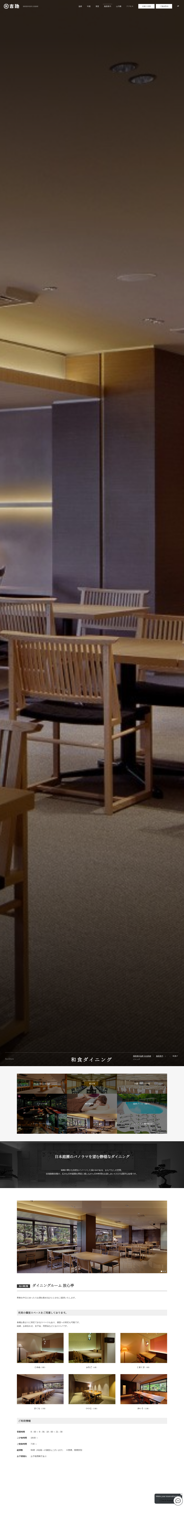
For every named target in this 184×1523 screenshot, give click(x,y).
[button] (161, 1271)
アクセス (129, 6)
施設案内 (107, 6)
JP (178, 6)
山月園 (118, 6)
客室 (97, 6)
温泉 (80, 6)
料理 (88, 6)
